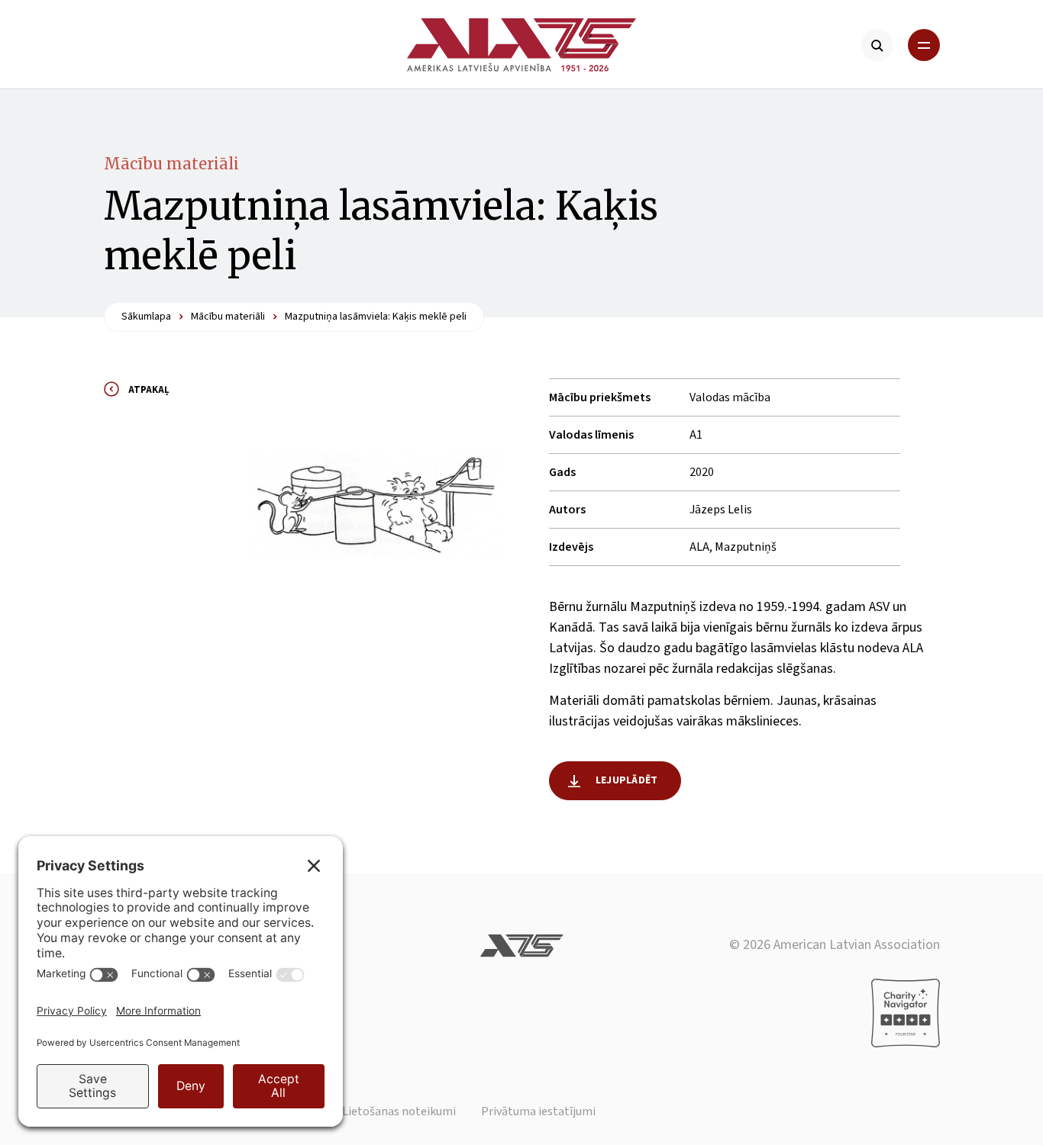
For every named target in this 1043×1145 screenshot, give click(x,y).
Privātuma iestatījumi (538, 1111)
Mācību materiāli (171, 163)
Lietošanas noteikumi (399, 1111)
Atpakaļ (149, 390)
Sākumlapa (146, 316)
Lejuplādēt (626, 780)
